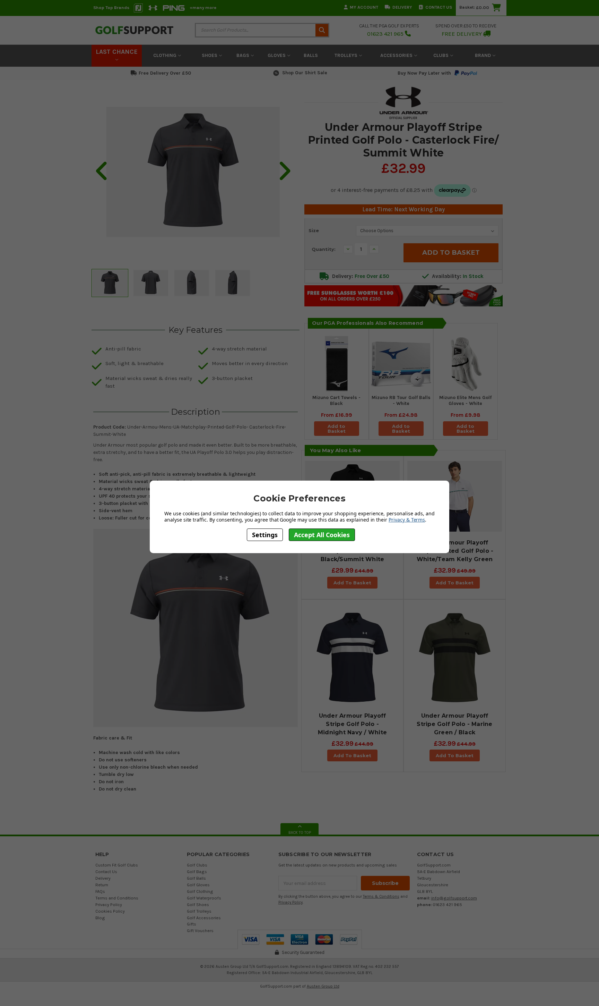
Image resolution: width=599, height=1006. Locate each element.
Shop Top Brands (111, 7)
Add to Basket (337, 428)
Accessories (397, 55)
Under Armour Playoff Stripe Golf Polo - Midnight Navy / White (352, 724)
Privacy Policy (108, 904)
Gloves (277, 55)
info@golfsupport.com (454, 898)
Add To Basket (352, 582)
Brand (483, 55)
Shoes (210, 55)
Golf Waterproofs (204, 898)
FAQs (100, 891)
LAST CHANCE (117, 52)
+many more (203, 7)
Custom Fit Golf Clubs (116, 865)
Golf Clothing (200, 891)
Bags (243, 55)
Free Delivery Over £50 (165, 73)
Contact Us (438, 7)
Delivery (402, 7)
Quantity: (324, 249)
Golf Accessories (204, 917)
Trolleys (347, 55)
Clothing (165, 55)
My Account (364, 7)
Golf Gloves (198, 884)
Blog (100, 917)
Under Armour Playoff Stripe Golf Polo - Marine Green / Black (454, 724)
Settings (265, 535)
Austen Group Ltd (323, 986)
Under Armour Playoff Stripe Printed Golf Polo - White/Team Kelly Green (455, 551)
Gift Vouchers (200, 930)
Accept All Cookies (322, 535)
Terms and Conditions (116, 898)
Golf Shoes (198, 904)
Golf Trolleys (199, 911)
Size (314, 230)
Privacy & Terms (407, 519)
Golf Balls (196, 878)
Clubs (441, 55)
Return (101, 884)
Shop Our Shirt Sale (304, 73)
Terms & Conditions (381, 896)
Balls (311, 55)
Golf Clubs (197, 865)
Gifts (191, 924)
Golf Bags (197, 871)
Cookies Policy (110, 911)
